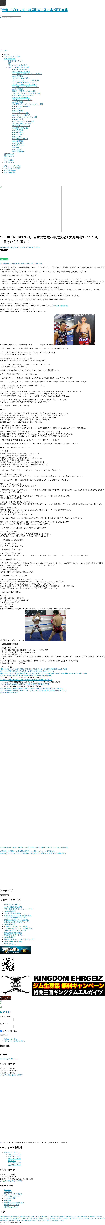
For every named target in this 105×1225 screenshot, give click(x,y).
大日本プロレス (18, 1220)
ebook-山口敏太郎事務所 (21, 106)
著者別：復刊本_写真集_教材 (19, 67)
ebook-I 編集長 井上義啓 (21, 72)
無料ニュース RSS (14, 1154)
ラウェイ (97, 1218)
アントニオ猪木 (32, 1218)
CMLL (12, 1216)
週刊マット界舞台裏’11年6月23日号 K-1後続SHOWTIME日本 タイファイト (28, 671)
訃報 (62, 1220)
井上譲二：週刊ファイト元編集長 (24, 85)
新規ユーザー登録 (10, 1039)
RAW (75, 1216)
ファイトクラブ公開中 (12, 56)
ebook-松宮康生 (17, 89)
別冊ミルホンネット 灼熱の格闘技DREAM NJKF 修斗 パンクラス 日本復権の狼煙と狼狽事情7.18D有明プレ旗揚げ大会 (43, 673)
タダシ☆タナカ (75, 1218)
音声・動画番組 (10, 172)
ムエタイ (91, 1218)
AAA (1, 1216)
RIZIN (85, 1216)
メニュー (3, 50)
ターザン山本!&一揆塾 (20, 78)
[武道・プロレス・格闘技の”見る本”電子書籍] (34, 10)
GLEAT (20, 1216)
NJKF (51, 1216)
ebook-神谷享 (17, 136)
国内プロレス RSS (14, 1156)
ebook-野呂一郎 (17, 145)
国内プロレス (9, 154)
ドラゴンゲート (84, 1218)
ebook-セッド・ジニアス (21, 115)
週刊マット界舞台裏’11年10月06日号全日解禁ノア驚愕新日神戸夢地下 (25, 675)
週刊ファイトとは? (11, 1207)
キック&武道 (9, 160)
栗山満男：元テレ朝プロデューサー (25, 87)
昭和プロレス (50, 1220)
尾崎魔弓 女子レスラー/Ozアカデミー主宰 (27, 104)
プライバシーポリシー (12, 1196)
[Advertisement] (52, 34)
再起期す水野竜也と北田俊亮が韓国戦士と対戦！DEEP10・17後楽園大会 (28, 851)
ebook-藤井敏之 (17, 141)
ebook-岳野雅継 (17, 130)
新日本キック (33, 1220)
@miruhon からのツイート (9, 1059)
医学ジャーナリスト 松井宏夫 (23, 121)
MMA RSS (12, 1161)
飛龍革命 (15, 147)
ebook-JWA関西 (17, 110)
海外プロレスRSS (14, 1159)
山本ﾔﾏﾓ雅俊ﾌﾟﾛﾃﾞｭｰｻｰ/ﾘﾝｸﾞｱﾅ (23, 95)
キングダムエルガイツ (43, 1218)
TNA (1, 1218)
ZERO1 (18, 1218)
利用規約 (7, 1200)
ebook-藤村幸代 (17, 143)
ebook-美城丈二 (17, 108)
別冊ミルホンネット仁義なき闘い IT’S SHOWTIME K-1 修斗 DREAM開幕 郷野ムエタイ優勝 (33, 669)
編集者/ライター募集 (11, 1205)
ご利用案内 (8, 1192)
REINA (78, 1216)
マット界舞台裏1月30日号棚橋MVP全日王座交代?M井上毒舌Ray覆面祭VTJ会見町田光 (31, 688)
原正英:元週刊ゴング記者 (21, 123)
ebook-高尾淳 (17, 149)
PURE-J (71, 1216)
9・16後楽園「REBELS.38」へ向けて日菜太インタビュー (21, 263)
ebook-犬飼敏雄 (17, 132)
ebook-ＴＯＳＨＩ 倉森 (20, 113)
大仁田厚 (11, 1220)
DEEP (15, 1216)
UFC (4, 1218)
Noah (54, 1216)
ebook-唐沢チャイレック (21, 126)
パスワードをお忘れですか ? (14, 1041)
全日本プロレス (4, 1220)
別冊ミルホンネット (15, 61)
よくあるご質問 (10, 1198)
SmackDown (99, 1216)
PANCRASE (65, 1216)
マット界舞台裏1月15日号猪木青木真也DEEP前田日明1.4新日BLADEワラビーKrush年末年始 (34, 847)
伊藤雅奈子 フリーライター (22, 100)
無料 (9, 63)
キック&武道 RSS (14, 1163)
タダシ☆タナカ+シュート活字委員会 (25, 80)
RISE (82, 1216)
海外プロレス (9, 156)
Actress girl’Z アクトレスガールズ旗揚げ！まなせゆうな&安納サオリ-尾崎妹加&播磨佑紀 (32, 853)
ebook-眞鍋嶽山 (17, 102)
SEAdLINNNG (91, 1216)
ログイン (5, 1011)
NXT (57, 1216)
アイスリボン (24, 1218)
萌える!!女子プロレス (20, 139)
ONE (60, 1216)
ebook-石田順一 (17, 134)
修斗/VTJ (102, 1218)
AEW (4, 1216)
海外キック (58, 1220)
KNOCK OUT (34, 1216)
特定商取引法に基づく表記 (14, 1202)
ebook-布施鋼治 (17, 76)
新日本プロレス (42, 1220)
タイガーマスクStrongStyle (63, 1218)
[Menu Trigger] (3, 3)
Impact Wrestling (26, 1216)
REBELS (37, 247)
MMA (6, 158)
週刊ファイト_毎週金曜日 (17, 65)
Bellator (8, 1216)
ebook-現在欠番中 (18, 152)
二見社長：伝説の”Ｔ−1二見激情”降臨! (26, 93)
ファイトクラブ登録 (13, 166)
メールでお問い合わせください (11, 1075)
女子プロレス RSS (14, 1165)
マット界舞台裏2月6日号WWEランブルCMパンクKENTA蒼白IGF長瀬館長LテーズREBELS (33, 690)
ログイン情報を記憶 (9, 1031)
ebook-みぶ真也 (17, 119)
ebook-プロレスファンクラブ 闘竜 (24, 117)
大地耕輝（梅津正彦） (20, 128)
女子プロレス (9, 162)
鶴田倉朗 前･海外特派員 (21, 98)
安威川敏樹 (26, 1220)
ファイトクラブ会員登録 (13, 1194)
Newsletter (7, 1190)
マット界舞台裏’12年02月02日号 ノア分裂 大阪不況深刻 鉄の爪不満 (24, 684)
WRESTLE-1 (9, 1218)
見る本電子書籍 (10, 59)
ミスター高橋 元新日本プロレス (24, 82)
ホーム (6, 54)
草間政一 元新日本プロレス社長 (24, 91)
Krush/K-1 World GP (44, 1216)
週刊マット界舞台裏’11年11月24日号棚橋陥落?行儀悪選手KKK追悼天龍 (26, 680)
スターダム (53, 1218)
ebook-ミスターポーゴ (20, 69)
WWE (14, 1218)
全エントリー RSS (10, 1152)
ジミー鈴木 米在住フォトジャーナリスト (27, 74)
